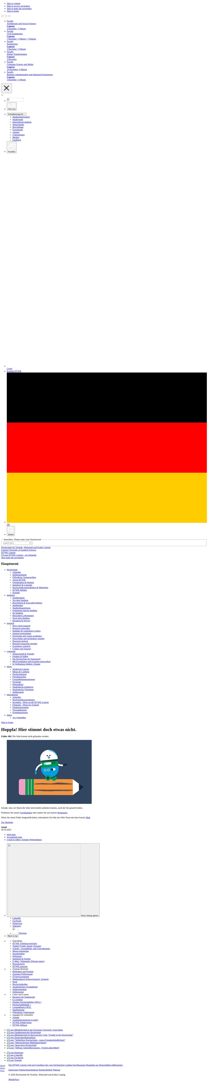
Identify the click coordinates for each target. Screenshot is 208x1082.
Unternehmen (18, 135)
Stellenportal (18, 692)
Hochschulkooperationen (23, 700)
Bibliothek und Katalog (22, 971)
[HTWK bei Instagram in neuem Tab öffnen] (15, 1052)
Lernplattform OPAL (21, 1007)
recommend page (14, 837)
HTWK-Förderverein (22, 1022)
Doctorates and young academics (27, 636)
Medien (15, 137)
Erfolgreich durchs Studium (24, 610)
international (12, 694)
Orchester (16, 682)
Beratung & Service (21, 621)
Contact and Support (21, 649)
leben (9, 666)
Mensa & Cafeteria (20, 672)
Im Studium (17, 613)
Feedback (16, 140)
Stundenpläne (18, 953)
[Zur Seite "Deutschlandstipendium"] (21, 1037)
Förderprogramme (20, 707)
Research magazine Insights (24, 643)
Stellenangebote (19, 575)
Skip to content (13, 3)
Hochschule (12, 569)
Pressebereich (18, 964)
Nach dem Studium (21, 618)
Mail (88, 817)
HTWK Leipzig (8, 552)
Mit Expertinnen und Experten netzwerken (31, 661)
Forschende (17, 130)
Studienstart (17, 605)
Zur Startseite (7, 822)
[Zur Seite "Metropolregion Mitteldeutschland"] (27, 1042)
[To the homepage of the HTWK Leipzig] (18, 555)
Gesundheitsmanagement (23, 679)
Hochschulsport (19, 674)
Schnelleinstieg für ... (16, 114)
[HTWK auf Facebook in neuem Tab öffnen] (15, 1057)
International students (21, 122)
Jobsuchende (18, 124)
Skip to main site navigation (19, 8)
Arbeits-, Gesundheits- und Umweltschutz (31, 948)
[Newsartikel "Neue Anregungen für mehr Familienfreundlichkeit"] (40, 1035)
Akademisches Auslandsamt (24, 987)
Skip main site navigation (12, 557)
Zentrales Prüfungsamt (22, 974)
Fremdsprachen (19, 677)
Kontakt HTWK (14, 371)
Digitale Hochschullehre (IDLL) (26, 1002)
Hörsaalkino (17, 684)
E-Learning (17, 999)
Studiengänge (18, 598)
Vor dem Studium (20, 600)
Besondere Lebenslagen (23, 615)
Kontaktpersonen (20, 712)
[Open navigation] (2, 95)
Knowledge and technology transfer (28, 638)
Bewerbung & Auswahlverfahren (27, 603)
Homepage (62, 813)
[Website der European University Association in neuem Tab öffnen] (35, 1030)
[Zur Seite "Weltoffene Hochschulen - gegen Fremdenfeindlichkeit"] (36, 1040)
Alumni (15, 132)
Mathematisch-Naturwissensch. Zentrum (30, 979)
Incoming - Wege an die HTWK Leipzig (30, 702)
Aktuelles (16, 572)
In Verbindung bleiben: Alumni (26, 664)
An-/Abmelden (19, 717)
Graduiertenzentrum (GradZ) (25, 1020)
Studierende (17, 119)
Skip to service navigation (18, 6)
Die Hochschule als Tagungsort (26, 659)
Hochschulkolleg (20, 984)
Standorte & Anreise (21, 959)
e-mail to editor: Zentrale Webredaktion (24, 839)
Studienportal (18, 1010)
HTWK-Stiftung (19, 1025)
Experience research (21, 646)
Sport (14, 982)
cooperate (11, 651)
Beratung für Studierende (23, 997)
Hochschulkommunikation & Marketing (30, 587)
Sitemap (56, 1070)
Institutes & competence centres (26, 631)
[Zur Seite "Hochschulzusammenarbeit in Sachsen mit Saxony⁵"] (22, 1045)
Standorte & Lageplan (22, 585)
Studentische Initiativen (22, 687)
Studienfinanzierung (21, 608)
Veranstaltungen (19, 710)
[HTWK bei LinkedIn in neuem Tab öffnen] (15, 1055)
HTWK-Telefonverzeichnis (24, 943)
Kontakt (16, 592)
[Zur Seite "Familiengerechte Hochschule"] (24, 1032)
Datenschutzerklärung (28, 1070)
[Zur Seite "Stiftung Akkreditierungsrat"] (33, 1048)
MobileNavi (13, 1079)
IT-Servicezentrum (20, 976)
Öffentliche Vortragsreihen (24, 577)
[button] (12, 106)
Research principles (21, 628)
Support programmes (21, 633)
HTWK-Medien (19, 590)
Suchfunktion (26, 813)
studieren (11, 595)
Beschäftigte (17, 127)
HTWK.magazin (19, 966)
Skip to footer (13, 11)
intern (9, 715)
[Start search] (31, 543)
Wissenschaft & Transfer (23, 654)
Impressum (13, 1070)
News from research (21, 626)
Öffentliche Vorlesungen (23, 1012)
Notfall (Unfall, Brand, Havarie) (26, 946)
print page (11, 834)
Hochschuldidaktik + (21, 1004)
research (10, 623)
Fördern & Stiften (20, 656)
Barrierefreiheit (45, 1070)
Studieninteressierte (21, 117)
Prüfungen (17, 956)
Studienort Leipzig (20, 669)
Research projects (20, 641)
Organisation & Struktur (23, 582)
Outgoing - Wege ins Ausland (25, 705)
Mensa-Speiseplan (20, 951)
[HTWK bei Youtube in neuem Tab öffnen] (14, 1060)
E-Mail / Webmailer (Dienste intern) (28, 961)
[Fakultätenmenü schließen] (6, 88)
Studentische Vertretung (23, 689)
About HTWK (19, 580)
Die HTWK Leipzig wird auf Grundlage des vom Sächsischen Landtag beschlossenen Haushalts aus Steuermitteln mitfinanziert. (65, 1065)
